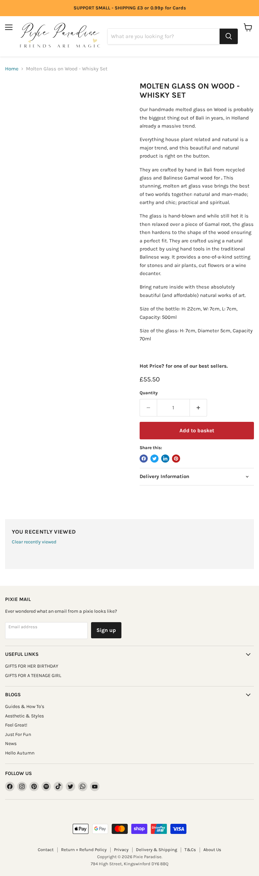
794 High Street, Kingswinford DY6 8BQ (129, 863)
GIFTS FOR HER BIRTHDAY (31, 666)
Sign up (106, 630)
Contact (46, 849)
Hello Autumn (19, 753)
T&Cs (190, 849)
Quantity (149, 392)
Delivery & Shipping (156, 849)
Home (12, 69)
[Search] (229, 36)
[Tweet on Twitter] (154, 458)
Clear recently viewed (34, 542)
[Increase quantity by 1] (198, 407)
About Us (212, 849)
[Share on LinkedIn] (165, 458)
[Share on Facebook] (144, 458)
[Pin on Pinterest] (176, 458)
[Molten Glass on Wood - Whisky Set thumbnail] (15, 98)
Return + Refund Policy (84, 849)
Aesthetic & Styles (24, 716)
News (11, 743)
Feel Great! (16, 725)
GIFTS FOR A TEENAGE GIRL (33, 675)
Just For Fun (18, 734)
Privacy (121, 849)
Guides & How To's (24, 706)
